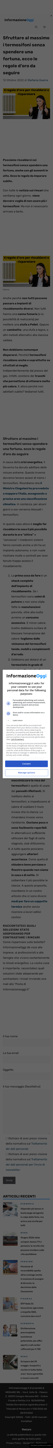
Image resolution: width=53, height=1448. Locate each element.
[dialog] (26, 724)
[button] (26, 720)
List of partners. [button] (17, 739)
